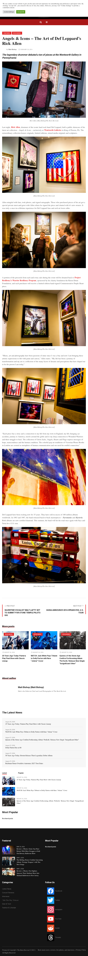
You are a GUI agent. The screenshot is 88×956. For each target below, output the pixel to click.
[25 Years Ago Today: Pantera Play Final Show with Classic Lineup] (15, 640)
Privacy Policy (81, 950)
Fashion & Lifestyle (9, 907)
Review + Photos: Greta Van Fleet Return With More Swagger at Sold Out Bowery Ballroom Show (28, 851)
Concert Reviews (8, 892)
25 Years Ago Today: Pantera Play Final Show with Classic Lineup (14, 658)
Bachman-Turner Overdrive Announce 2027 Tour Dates (24, 763)
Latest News (6, 889)
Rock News (17, 33)
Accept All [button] (20, 12)
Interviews (5, 896)
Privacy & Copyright (9, 950)
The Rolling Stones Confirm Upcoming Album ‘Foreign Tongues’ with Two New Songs (30, 862)
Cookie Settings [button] (9, 12)
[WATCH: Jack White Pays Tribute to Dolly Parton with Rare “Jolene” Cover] (44, 640)
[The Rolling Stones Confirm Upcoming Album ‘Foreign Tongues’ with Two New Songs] (8, 861)
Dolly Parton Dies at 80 (13, 747)
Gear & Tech (6, 904)
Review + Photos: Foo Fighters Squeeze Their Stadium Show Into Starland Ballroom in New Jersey (28, 873)
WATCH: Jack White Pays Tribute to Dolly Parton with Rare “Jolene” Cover (44, 658)
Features (7, 33)
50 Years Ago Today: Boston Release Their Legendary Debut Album (28, 755)
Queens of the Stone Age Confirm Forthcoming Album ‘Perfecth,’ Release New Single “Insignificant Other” (72, 660)
